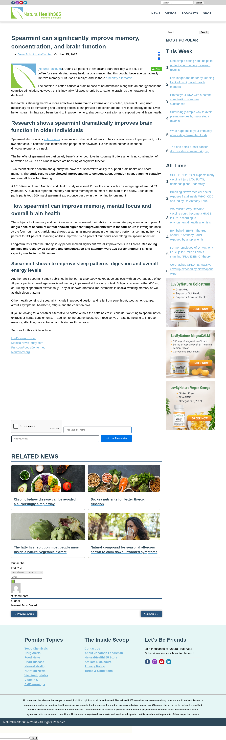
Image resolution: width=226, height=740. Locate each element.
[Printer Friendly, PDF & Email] (156, 68)
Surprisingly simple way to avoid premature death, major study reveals (191, 116)
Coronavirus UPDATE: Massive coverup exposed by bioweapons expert (191, 269)
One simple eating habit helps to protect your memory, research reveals (191, 65)
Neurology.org (20, 352)
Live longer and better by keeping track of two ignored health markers (192, 82)
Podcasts (189, 13)
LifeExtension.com (23, 338)
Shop (207, 13)
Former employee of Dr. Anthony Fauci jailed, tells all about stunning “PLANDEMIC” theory (191, 252)
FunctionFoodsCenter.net (28, 347)
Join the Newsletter (116, 438)
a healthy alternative (119, 78)
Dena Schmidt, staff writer (35, 54)
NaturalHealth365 (50, 68)
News (155, 13)
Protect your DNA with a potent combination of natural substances (190, 99)
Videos (171, 13)
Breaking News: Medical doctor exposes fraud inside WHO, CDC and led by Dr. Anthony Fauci (192, 196)
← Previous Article (24, 614)
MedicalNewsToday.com (27, 343)
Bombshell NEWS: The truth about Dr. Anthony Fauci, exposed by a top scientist (188, 235)
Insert (34, 738)
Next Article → (151, 614)
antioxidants (52, 139)
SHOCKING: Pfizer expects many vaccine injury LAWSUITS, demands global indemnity (192, 179)
